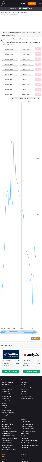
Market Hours (5, 384)
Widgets (3, 456)
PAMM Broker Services (8, 436)
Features (4, 459)
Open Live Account (11, 371)
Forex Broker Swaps (27, 426)
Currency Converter (7, 415)
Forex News (5, 398)
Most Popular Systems (28, 387)
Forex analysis (5, 401)
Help (22, 459)
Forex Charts (25, 394)
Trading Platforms (6, 440)
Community (24, 382)
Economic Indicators (7, 412)
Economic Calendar (7, 382)
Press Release (25, 433)
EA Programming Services (9, 431)
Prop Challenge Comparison (29, 440)
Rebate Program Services (9, 438)
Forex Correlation (6, 396)
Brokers (3, 422)
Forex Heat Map (6, 410)
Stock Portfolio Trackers (8, 450)
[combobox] (10, 49)
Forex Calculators (6, 408)
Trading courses (6, 447)
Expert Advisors (6, 443)
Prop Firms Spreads (27, 443)
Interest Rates (5, 387)
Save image (35, 338)
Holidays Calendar (7, 389)
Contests (23, 391)
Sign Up (31, 3)
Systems (23, 384)
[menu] (40, 3)
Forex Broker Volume (27, 429)
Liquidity (4, 405)
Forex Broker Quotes (27, 424)
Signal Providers (6, 429)
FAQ (22, 456)
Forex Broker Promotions (28, 431)
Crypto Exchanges (7, 445)
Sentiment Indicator (27, 398)
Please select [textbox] (9, 49)
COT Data (4, 403)
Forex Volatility (5, 394)
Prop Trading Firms (7, 424)
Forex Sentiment (26, 396)
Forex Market (5, 391)
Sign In (23, 3)
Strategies (24, 389)
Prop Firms (24, 438)
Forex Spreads (25, 422)
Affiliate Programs (6, 433)
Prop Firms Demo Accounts (29, 445)
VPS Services (5, 426)
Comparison (24, 447)
